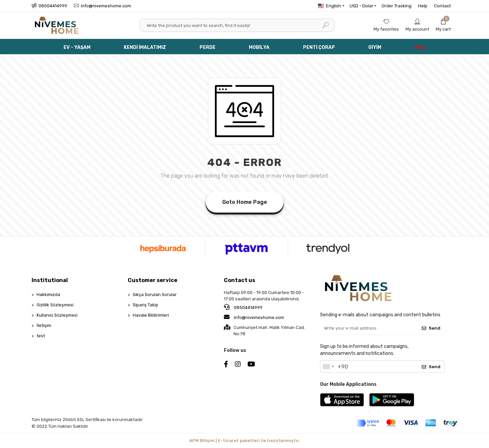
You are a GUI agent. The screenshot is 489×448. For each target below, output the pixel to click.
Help (422, 5)
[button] (443, 25)
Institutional (50, 280)
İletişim (44, 325)
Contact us (239, 280)
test (41, 335)
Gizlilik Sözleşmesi (55, 304)
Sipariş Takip (145, 304)
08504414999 (247, 307)
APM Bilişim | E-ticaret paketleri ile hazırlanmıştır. (244, 440)
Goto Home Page (244, 202)
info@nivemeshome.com (259, 317)
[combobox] (328, 367)
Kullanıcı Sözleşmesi (57, 315)
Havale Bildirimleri (151, 315)
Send (434, 328)
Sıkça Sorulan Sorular (155, 294)
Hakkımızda (48, 294)
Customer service (152, 280)
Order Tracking (396, 5)
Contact (442, 5)
